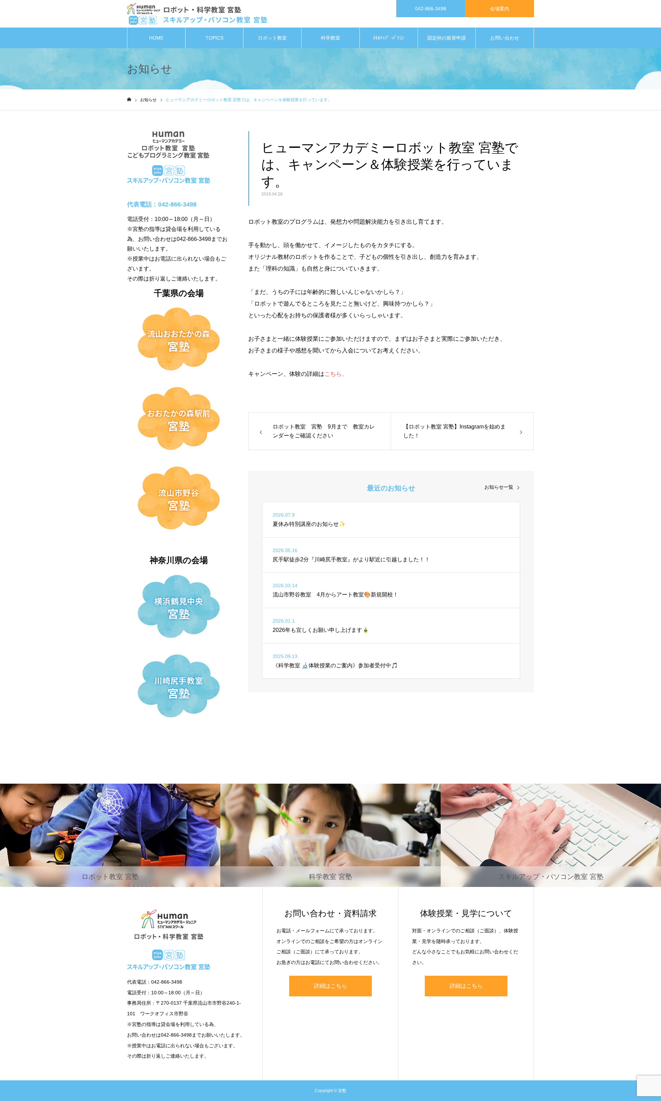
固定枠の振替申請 (446, 38)
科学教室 (330, 38)
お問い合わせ (504, 38)
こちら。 (336, 374)
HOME (156, 38)
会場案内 (499, 8)
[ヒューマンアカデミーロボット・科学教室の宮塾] (197, 14)
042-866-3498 (430, 8)
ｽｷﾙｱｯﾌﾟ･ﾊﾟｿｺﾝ (388, 38)
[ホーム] (129, 99)
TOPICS (214, 38)
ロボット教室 (272, 38)
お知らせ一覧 (498, 487)
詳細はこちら (330, 986)
